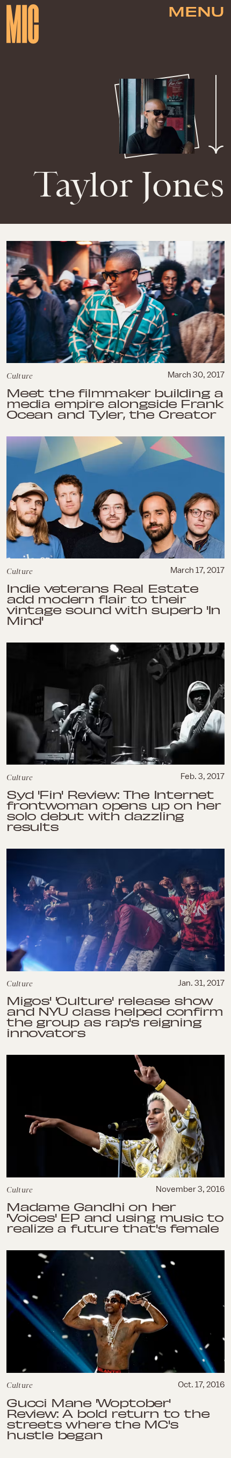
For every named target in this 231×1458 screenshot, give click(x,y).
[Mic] (22, 24)
